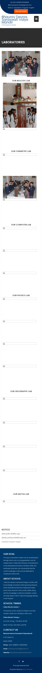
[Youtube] (23, 661)
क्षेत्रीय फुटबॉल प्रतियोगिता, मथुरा (23, 8)
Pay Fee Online (21, 11)
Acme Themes (27, 669)
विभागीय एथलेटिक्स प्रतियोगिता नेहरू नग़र (14, 538)
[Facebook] (19, 661)
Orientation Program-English (11, 542)
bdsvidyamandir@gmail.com (20, 5)
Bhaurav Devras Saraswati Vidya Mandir (15, 19)
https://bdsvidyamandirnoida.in (21, 652)
